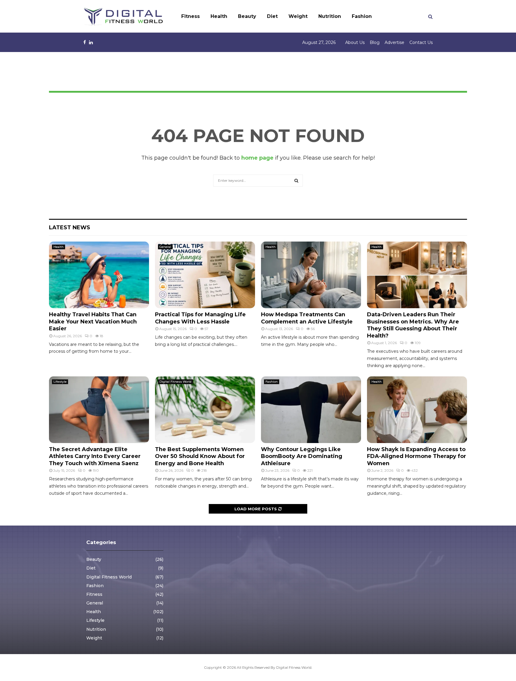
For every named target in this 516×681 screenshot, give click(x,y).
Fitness (190, 16)
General (165, 247)
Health (219, 16)
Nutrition (329, 16)
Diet (272, 16)
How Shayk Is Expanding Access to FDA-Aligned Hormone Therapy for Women (416, 456)
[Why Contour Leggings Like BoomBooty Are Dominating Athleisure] (311, 409)
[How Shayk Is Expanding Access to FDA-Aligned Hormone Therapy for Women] (417, 409)
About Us (355, 42)
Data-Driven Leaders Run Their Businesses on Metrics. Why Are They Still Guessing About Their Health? (413, 325)
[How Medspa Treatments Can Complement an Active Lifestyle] (311, 275)
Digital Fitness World (175, 382)
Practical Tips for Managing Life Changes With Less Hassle (200, 318)
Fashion (362, 16)
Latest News (69, 227)
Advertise (394, 42)
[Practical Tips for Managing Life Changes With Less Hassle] (205, 275)
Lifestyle (60, 382)
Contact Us (421, 42)
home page (257, 158)
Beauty (247, 16)
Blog (375, 42)
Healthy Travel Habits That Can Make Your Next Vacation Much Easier (93, 321)
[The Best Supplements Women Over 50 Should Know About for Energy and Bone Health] (205, 409)
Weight (298, 16)
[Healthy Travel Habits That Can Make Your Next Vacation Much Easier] (99, 275)
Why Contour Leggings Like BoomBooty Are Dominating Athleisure (301, 456)
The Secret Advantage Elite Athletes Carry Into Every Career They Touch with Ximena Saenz (95, 456)
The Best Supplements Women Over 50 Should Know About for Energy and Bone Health (200, 456)
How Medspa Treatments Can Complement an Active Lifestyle (307, 318)
